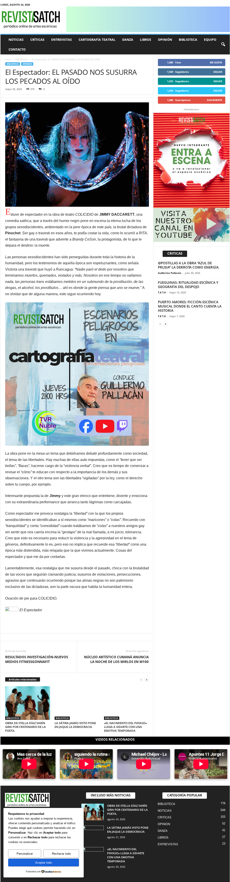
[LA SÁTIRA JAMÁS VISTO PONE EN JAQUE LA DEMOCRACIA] (77, 703)
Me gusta (216, 62)
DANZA (127, 39)
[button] (223, 44)
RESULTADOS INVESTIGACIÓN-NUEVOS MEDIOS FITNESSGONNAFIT (36, 659)
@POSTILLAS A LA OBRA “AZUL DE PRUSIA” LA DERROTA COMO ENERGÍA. (188, 265)
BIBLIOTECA (188, 39)
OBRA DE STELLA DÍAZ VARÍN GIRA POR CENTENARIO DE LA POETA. (25, 727)
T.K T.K (162, 292)
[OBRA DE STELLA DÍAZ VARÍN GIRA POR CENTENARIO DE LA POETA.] (27, 703)
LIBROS (145, 39)
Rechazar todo (61, 853)
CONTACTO (17, 49)
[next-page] (146, 679)
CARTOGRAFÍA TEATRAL (97, 39)
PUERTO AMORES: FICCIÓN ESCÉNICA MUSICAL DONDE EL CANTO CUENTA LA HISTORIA (189, 306)
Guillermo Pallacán (169, 273)
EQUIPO (210, 39)
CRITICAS (164, 817)
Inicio (8, 59)
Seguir (217, 71)
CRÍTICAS (37, 39)
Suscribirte (214, 100)
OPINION (27, 63)
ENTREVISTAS (61, 39)
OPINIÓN (165, 39)
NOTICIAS (16, 39)
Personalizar (25, 853)
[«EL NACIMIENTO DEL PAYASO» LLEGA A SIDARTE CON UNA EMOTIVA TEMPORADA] (126, 703)
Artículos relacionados (22, 679)
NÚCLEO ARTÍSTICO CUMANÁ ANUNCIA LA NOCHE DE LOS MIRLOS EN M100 (116, 659)
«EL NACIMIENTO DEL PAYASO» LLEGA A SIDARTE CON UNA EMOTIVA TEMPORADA (125, 727)
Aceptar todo (43, 862)
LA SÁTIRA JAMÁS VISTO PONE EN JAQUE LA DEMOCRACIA (75, 725)
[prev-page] (141, 679)
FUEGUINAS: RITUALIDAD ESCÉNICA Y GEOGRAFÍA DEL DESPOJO (188, 284)
